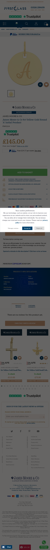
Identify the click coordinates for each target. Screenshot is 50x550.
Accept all (27, 228)
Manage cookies (13, 228)
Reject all (39, 228)
